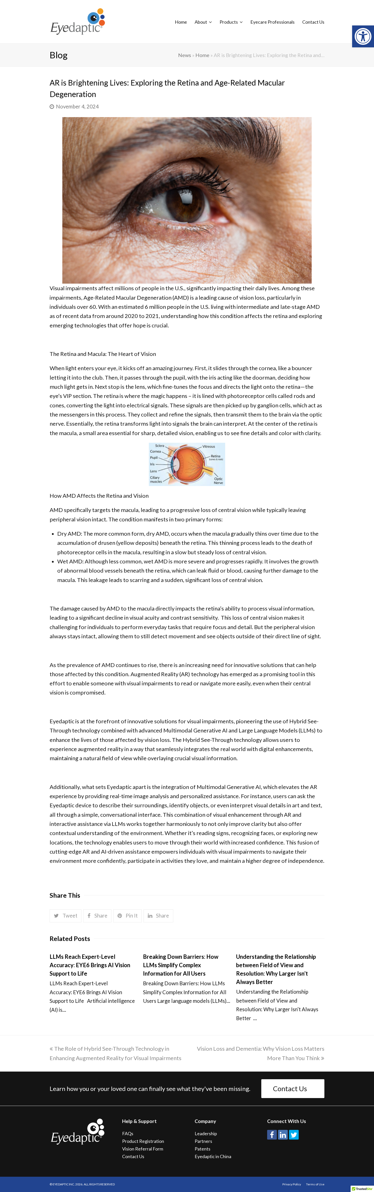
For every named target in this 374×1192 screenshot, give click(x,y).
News (184, 55)
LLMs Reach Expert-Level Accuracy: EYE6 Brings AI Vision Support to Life (90, 965)
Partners (203, 1141)
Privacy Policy (291, 1184)
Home (202, 55)
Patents (202, 1149)
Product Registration (143, 1141)
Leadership (206, 1133)
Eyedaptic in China (213, 1156)
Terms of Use (315, 1184)
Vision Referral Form (142, 1149)
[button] (363, 36)
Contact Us (290, 1088)
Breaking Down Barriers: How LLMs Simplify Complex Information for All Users (180, 965)
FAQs (127, 1133)
